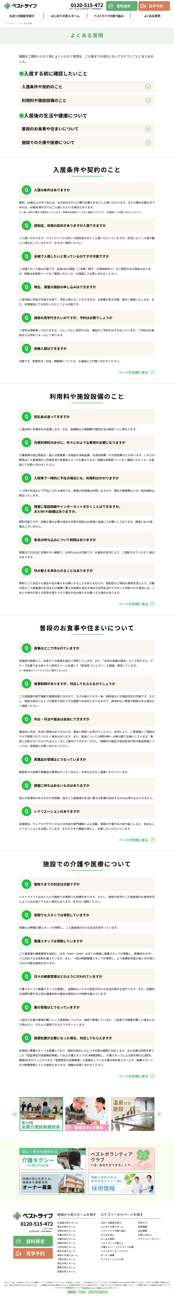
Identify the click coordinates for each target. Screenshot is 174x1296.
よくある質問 (152, 16)
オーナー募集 (107, 1255)
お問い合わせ (145, 1234)
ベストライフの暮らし (112, 1243)
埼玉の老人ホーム (66, 1263)
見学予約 (156, 5)
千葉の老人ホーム (66, 1259)
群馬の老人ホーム (66, 1267)
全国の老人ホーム (66, 1271)
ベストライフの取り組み (109, 16)
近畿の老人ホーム (66, 1234)
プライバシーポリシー (149, 1239)
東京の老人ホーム (66, 1251)
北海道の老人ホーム (67, 1222)
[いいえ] (170, 1287)
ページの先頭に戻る (133, 372)
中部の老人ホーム (66, 1230)
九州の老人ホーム (66, 1247)
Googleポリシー (88, 1288)
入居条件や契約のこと (42, 87)
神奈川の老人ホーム (67, 1255)
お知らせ (142, 1222)
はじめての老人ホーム (65, 16)
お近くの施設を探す (21, 16)
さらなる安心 (107, 1234)
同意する (71, 1292)
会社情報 (142, 1230)
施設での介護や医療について (48, 142)
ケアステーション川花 (112, 1259)
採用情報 (142, 1226)
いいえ (82, 1292)
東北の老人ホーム (66, 1226)
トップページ (10, 23)
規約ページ (101, 1288)
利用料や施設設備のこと (44, 100)
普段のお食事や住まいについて (50, 129)
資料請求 (123, 5)
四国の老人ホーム (66, 1243)
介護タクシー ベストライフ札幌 (117, 1247)
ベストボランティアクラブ (114, 1251)
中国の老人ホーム (66, 1239)
